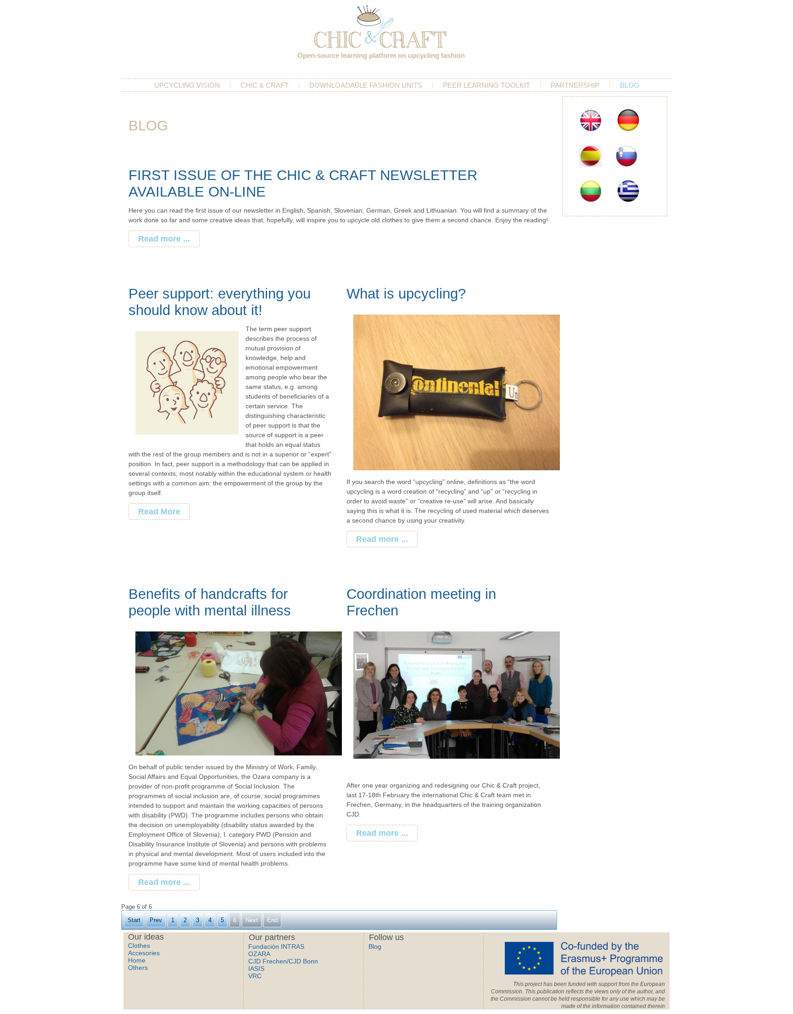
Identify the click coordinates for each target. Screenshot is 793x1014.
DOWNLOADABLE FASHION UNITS (365, 85)
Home (136, 960)
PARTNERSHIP (575, 85)
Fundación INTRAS (276, 946)
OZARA (259, 954)
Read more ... (164, 238)
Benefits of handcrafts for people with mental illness (209, 602)
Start (134, 920)
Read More (159, 511)
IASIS (256, 968)
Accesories (144, 953)
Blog (375, 946)
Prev (156, 920)
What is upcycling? (406, 294)
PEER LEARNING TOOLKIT (486, 85)
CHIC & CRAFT (264, 85)
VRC (255, 976)
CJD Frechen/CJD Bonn (283, 961)
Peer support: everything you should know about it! (219, 302)
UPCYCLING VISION (187, 85)
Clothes (139, 945)
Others (138, 967)
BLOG (629, 85)
